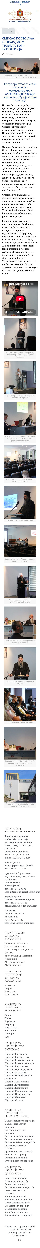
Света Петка (11, 994)
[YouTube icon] (21, 5)
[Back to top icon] (35, 1243)
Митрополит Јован (14, 961)
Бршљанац (10, 991)
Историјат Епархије (15, 946)
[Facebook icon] (18, 5)
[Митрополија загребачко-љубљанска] (20, 15)
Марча (8, 988)
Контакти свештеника (16, 943)
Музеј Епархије (13, 964)
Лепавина (10, 985)
